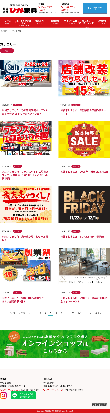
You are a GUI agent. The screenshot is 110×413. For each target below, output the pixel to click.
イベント (7, 50)
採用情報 (102, 21)
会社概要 (55, 21)
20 (79, 313)
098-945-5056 (68, 8)
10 (73, 313)
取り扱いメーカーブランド (86, 23)
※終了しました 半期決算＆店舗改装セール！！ (83, 111)
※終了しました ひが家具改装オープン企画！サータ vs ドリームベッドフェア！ (25, 111)
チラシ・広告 (70, 21)
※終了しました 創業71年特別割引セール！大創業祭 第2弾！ (24, 299)
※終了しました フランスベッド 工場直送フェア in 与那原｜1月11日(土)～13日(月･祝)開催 (25, 175)
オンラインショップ (23, 23)
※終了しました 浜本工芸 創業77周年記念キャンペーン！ (84, 299)
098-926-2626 (45, 8)
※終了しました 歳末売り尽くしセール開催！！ (25, 238)
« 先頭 (22, 313)
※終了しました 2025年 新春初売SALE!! (84, 171)
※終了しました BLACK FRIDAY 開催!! (82, 236)
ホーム (8, 21)
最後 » (98, 313)
